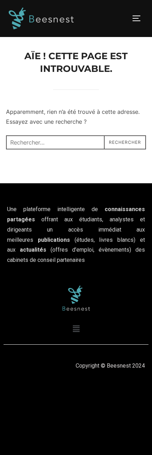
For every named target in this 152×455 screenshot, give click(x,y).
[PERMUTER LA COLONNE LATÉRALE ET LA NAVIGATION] (139, 18)
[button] (76, 329)
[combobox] (76, 142)
